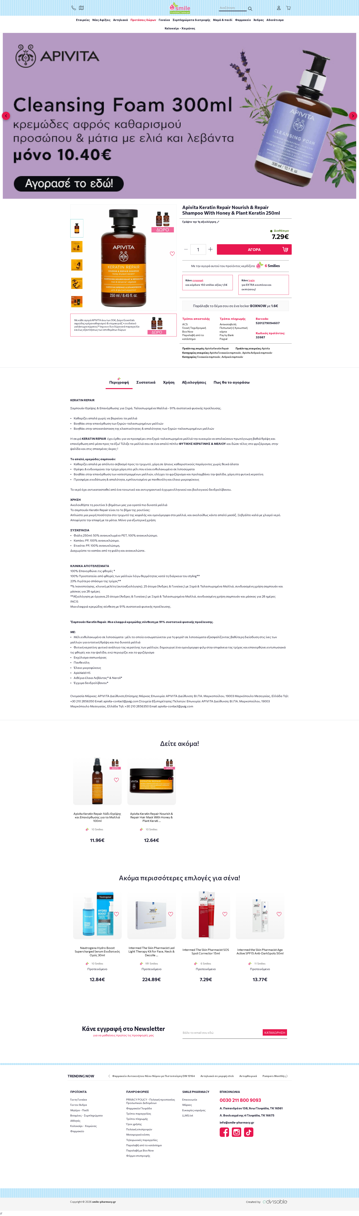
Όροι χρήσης (134, 1124)
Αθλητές (75, 1120)
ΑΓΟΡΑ (254, 249)
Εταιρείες (83, 20)
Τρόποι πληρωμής (137, 1118)
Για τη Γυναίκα (78, 1099)
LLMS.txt (187, 1115)
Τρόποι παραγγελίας (138, 1113)
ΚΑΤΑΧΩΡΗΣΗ (274, 1032)
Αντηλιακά (120, 20)
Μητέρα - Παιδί (79, 1110)
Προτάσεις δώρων (143, 20)
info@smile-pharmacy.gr (237, 1122)
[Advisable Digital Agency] (266, 1201)
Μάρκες (187, 1104)
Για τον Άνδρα (78, 1104)
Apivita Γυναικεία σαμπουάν (225, 352)
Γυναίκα (164, 20)
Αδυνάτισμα (275, 20)
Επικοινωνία (189, 1099)
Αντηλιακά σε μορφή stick (217, 1076)
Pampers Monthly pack (277, 1076)
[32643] (123, 258)
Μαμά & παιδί (222, 20)
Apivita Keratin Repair (217, 348)
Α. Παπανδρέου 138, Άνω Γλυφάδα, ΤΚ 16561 (251, 1108)
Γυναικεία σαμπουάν (208, 356)
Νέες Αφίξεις (101, 20)
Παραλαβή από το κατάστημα (144, 1145)
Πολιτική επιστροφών (139, 1129)
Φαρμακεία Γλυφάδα (139, 1108)
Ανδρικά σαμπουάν (232, 356)
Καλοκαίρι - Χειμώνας (180, 28)
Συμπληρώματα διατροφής (191, 20)
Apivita (266, 348)
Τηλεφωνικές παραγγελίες (142, 1140)
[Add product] (210, 249)
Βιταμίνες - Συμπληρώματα (86, 1115)
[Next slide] (353, 116)
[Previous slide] (6, 116)
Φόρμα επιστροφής (138, 1155)
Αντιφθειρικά (248, 1076)
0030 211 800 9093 (240, 1100)
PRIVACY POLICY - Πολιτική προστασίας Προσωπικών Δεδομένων (150, 1101)
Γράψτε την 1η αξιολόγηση (199, 221)
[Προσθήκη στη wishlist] (116, 780)
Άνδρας (259, 20)
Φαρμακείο (243, 20)
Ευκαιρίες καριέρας (193, 1110)
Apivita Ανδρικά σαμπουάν (257, 352)
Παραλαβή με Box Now (140, 1150)
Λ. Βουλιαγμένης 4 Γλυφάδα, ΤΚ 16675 (247, 1115)
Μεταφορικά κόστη (138, 1134)
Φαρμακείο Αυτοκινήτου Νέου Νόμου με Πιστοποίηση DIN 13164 (153, 1076)
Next (287, 1076)
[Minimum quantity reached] (185, 249)
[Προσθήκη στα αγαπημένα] (172, 254)
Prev (109, 1076)
